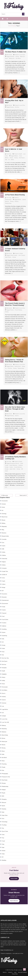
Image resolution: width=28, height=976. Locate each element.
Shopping (4, 799)
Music (3, 751)
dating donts (18, 366)
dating (11, 366)
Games (3, 632)
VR (2, 857)
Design (3, 587)
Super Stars (5, 815)
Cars (3, 542)
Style (3, 812)
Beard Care (4, 516)
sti (9, 159)
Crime (3, 577)
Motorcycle (4, 741)
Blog (3, 529)
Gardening (4, 635)
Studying (4, 808)
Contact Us (10, 972)
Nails (3, 754)
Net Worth (4, 757)
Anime (3, 507)
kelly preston (8, 257)
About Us (4, 972)
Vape (3, 847)
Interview (4, 703)
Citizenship (4, 558)
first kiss (10, 368)
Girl (3, 642)
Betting (3, 523)
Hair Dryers (4, 661)
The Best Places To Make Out (15, 52)
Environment (5, 603)
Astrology (4, 513)
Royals (3, 792)
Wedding (4, 860)
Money (3, 738)
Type (3, 844)
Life (3, 712)
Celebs (21, 253)
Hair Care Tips (5, 658)
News (3, 760)
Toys (3, 837)
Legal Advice (5, 709)
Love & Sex (22, 54)
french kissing (18, 310)
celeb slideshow (13, 465)
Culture (3, 584)
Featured (4, 613)
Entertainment (5, 600)
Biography (4, 526)
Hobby (3, 680)
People (3, 767)
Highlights (4, 674)
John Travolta (21, 255)
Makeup (4, 725)
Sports (3, 805)
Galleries (4, 626)
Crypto (3, 581)
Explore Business (14, 900)
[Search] (23, 14)
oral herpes (22, 157)
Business (4, 532)
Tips (3, 828)
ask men (12, 56)
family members (18, 467)
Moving (3, 747)
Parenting (4, 764)
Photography (5, 773)
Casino (3, 545)
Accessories (5, 500)
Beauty (3, 520)
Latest (15, 972)
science (17, 415)
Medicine (4, 731)
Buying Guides (5, 536)
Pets (3, 770)
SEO (3, 796)
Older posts (5, 495)
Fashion (4, 609)
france (12, 310)
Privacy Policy (15, 974)
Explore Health (14, 878)
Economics (4, 593)
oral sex (17, 107)
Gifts (3, 638)
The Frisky (8, 154)
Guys (3, 651)
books (19, 199)
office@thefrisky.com (8, 950)
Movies (3, 744)
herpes (11, 157)
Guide (3, 648)
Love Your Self (5, 722)
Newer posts (23, 495)
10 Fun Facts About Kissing (15, 195)
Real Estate (4, 780)
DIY (3, 590)
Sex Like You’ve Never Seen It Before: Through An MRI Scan (15, 409)
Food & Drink (5, 619)
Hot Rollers (4, 690)
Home (3, 683)
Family (3, 606)
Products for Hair (6, 776)
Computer (4, 568)
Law (3, 706)
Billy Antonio (9, 54)
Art (2, 510)
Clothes (4, 565)
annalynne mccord (14, 463)
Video (3, 853)
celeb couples (13, 255)
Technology (4, 821)
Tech (3, 818)
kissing (17, 56)
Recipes (4, 783)
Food (3, 616)
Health (20, 154)
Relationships (8, 199)
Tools (3, 834)
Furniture (4, 622)
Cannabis (4, 539)
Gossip (3, 645)
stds (6, 159)
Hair (3, 654)
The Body (4, 825)
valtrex (12, 159)
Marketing (4, 728)
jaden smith (12, 469)
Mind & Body (5, 735)
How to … (4, 693)
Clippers (4, 561)
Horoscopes (5, 687)
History (3, 677)
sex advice (18, 58)
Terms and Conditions (22, 972)
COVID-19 (4, 574)
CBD (3, 549)
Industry (4, 696)
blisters (16, 155)
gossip (6, 469)
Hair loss (4, 664)
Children (4, 555)
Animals (4, 504)
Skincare (4, 802)
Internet (4, 699)
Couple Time (5, 571)
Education (4, 597)
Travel (3, 841)
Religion (4, 789)
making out (11, 58)
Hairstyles (4, 667)
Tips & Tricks (5, 831)
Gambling (4, 629)
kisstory (16, 201)
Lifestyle (4, 715)
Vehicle (3, 850)
